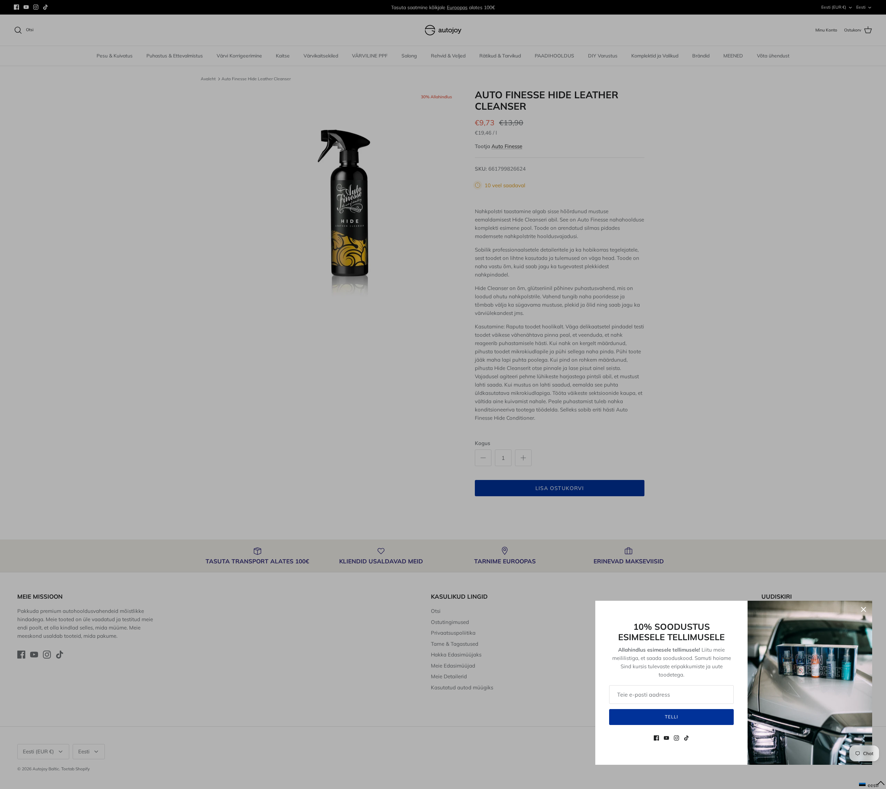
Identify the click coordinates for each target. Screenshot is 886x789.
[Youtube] (666, 738)
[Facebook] (656, 738)
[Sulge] (863, 609)
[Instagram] (676, 738)
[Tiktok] (686, 738)
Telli (671, 716)
